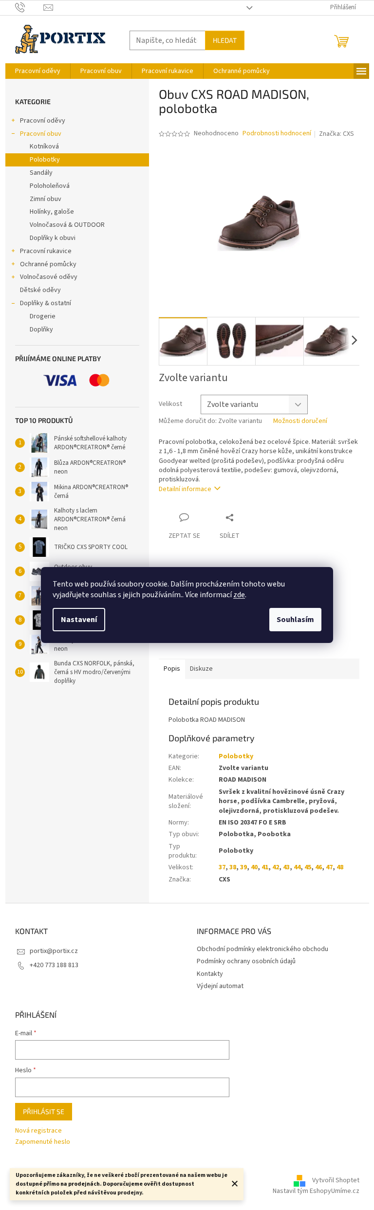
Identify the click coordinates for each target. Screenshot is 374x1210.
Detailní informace (185, 489)
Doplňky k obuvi (52, 238)
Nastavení (79, 619)
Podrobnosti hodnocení (277, 133)
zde (239, 594)
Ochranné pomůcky (48, 264)
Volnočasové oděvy (48, 277)
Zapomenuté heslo (42, 1142)
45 (307, 867)
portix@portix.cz (54, 951)
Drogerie (43, 316)
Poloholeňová (50, 186)
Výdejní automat (220, 986)
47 (329, 867)
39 (243, 867)
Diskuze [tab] (201, 669)
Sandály (41, 173)
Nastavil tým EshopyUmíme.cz (316, 1191)
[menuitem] (37, 71)
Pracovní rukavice (46, 251)
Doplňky (41, 329)
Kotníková (44, 146)
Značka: (336, 134)
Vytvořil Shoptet (335, 1180)
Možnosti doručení (300, 421)
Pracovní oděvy (42, 121)
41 (265, 867)
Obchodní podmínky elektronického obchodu (262, 949)
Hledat (225, 40)
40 (254, 867)
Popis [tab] (172, 669)
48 (340, 867)
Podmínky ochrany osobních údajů (246, 961)
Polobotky (45, 160)
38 (232, 867)
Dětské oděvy (40, 290)
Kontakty (210, 974)
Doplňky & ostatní (45, 303)
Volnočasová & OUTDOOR (67, 225)
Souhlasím (295, 619)
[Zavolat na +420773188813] (29, 7)
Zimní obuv (45, 199)
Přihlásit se (43, 1111)
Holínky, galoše (52, 212)
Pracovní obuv (40, 134)
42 (275, 867)
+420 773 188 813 (54, 965)
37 (222, 867)
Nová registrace (38, 1131)
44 (297, 867)
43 (286, 867)
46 (318, 867)
